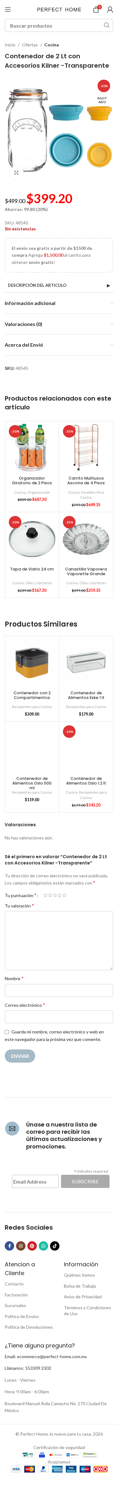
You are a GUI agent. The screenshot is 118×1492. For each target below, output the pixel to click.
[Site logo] (59, 9)
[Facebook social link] (9, 1246)
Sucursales (15, 1305)
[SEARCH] (106, 25)
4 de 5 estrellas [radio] (59, 895)
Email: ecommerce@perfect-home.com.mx (46, 1356)
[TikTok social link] (54, 1246)
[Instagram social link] (20, 1246)
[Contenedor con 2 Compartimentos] (32, 663)
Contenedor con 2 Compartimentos (32, 695)
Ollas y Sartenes (38, 583)
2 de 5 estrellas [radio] (50, 895)
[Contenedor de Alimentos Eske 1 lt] (86, 663)
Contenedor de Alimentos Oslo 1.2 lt (86, 781)
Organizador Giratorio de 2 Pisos (32, 480)
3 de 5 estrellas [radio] (55, 895)
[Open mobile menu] (8, 9)
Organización (38, 492)
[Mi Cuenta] (110, 9)
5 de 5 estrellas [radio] (64, 895)
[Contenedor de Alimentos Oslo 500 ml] (32, 748)
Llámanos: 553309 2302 (28, 1368)
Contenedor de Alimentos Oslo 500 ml (32, 783)
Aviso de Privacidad (83, 1296)
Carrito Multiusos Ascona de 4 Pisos (86, 480)
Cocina (51, 44)
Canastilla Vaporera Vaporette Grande (86, 571)
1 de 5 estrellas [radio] (45, 895)
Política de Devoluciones (29, 1327)
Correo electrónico (25, 1005)
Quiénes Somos (79, 1275)
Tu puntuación (21, 895)
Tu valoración (19, 905)
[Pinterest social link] (32, 1246)
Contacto (14, 1283)
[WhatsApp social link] (43, 1246)
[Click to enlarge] (16, 173)
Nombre (14, 978)
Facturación (16, 1294)
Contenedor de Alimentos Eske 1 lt (86, 695)
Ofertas (30, 44)
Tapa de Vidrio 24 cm (32, 569)
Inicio (10, 44)
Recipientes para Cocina (32, 706)
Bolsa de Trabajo (80, 1286)
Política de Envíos (22, 1316)
